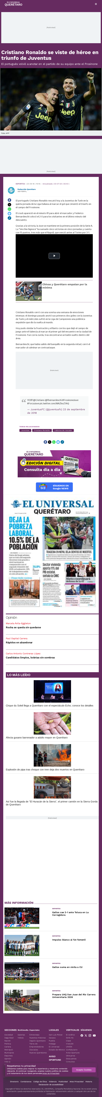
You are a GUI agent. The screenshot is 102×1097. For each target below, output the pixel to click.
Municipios (9, 1053)
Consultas (70, 1062)
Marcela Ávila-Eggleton (18, 623)
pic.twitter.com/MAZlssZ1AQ (54, 403)
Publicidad (63, 1082)
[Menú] (96, 4)
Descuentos (71, 1059)
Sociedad (8, 1035)
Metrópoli (8, 1050)
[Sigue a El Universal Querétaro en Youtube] (95, 1036)
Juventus (25, 430)
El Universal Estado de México (57, 1048)
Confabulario (71, 1050)
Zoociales (33, 1050)
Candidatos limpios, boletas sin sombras (30, 657)
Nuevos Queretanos (38, 1053)
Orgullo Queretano (37, 1041)
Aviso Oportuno (73, 1053)
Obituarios (70, 1056)
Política (7, 1044)
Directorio (14, 1082)
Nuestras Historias (37, 1038)
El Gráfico (70, 1035)
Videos (21, 1038)
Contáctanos (26, 1082)
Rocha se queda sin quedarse (23, 627)
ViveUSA (70, 1044)
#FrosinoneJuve (70, 400)
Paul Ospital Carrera (16, 638)
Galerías (21, 1035)
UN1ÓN (69, 1047)
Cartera (7, 1047)
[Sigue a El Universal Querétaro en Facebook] (83, 1036)
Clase (68, 1041)
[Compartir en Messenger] (9, 213)
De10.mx (70, 1038)
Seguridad (8, 1038)
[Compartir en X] (9, 204)
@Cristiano (39, 400)
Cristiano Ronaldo (42, 430)
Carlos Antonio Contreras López (23, 653)
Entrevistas (34, 1035)
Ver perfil (22, 191)
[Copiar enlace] (9, 218)
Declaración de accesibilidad (51, 1085)
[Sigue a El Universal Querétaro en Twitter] (87, 1036)
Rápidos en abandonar (19, 642)
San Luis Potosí (55, 1035)
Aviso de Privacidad (51, 1073)
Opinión (11, 617)
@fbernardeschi (53, 400)
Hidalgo (52, 1044)
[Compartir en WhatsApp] (9, 209)
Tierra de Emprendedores (36, 1045)
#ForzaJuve (33, 403)
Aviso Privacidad (76, 1082)
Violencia (53, 1082)
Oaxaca (52, 1038)
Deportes (20, 184)
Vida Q (7, 1062)
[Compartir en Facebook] (9, 200)
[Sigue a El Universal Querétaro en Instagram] (91, 1036)
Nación (7, 1041)
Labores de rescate (63, 430)
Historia (88, 1082)
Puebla (52, 1041)
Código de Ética (40, 1082)
